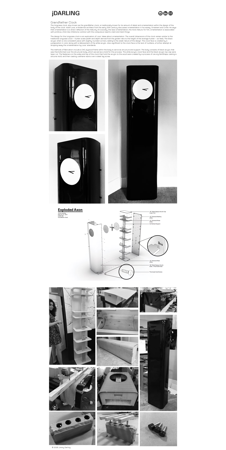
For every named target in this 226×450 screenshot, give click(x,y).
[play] (173, 276)
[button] (113, 243)
